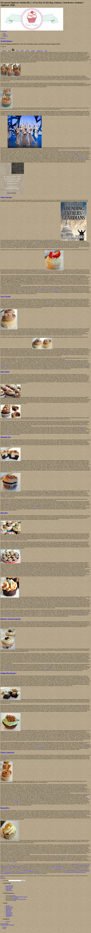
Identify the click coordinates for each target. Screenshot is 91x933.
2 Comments (47, 669)
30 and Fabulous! (6, 41)
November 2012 (9, 912)
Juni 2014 (8, 905)
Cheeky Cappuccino (7, 752)
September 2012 (9, 915)
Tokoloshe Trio (6, 437)
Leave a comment (81, 158)
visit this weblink (74, 864)
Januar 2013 (8, 911)
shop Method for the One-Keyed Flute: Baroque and (16, 872)
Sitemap (5, 927)
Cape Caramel (5, 296)
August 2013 (8, 909)
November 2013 (9, 906)
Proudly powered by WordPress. (7, 924)
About (4, 34)
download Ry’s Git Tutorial (33, 871)
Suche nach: (5, 880)
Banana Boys (5, 808)
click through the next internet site (57, 866)
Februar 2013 (9, 910)
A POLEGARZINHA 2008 (25, 869)
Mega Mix (4, 513)
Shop (27, 864)
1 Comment (9, 431)
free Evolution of (58, 868)
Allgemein (76, 153)
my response (9, 868)
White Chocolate (6, 197)
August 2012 (8, 916)
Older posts (3, 38)
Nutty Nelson (5, 372)
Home (4, 33)
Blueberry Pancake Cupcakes (11, 619)
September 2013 (9, 908)
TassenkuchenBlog (5, 923)
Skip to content (4, 31)
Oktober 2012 (9, 914)
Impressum (5, 36)
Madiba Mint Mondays (8, 673)
